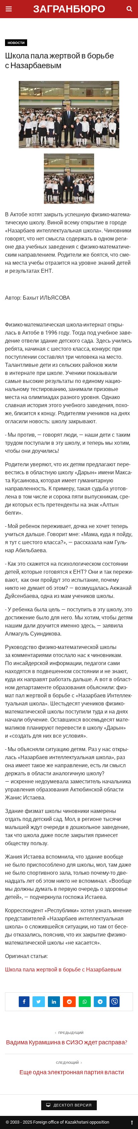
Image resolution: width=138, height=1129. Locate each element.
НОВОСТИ (16, 43)
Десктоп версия (72, 1105)
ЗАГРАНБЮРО (69, 10)
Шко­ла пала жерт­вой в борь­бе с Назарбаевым (63, 969)
